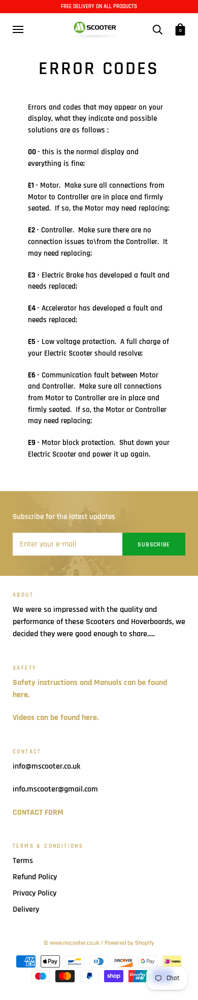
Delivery (26, 909)
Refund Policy (35, 877)
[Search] (157, 29)
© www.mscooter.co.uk (71, 943)
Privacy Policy (34, 893)
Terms (23, 860)
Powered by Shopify (129, 943)
